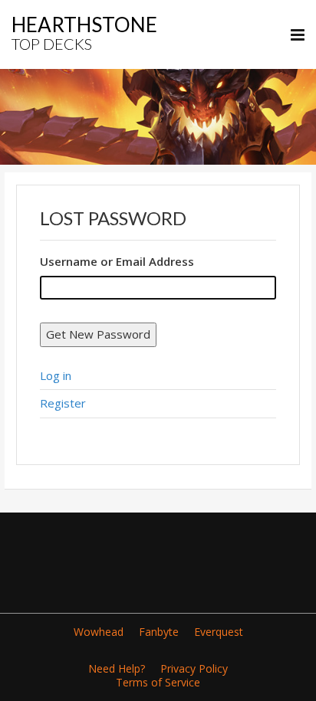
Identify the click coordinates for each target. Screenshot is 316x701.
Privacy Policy (194, 668)
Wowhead (98, 631)
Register (63, 403)
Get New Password (98, 334)
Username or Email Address (117, 261)
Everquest (218, 631)
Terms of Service (158, 682)
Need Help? (116, 668)
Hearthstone (84, 32)
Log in (55, 375)
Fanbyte (159, 631)
